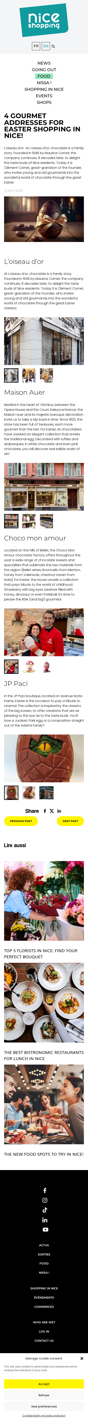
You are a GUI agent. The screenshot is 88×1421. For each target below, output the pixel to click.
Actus (44, 1245)
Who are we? (44, 1322)
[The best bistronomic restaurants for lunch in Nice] (44, 1003)
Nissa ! (44, 82)
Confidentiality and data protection (44, 1415)
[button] (82, 1358)
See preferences (44, 1406)
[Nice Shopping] (44, 22)
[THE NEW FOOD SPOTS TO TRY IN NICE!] (44, 1104)
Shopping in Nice (44, 89)
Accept (44, 1384)
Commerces (44, 1307)
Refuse (44, 1395)
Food (44, 76)
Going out (44, 69)
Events (44, 95)
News (44, 63)
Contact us (44, 1341)
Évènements (44, 1297)
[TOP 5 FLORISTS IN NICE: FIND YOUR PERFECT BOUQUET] (44, 901)
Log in (44, 1331)
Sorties (44, 1254)
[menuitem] (11, 375)
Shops (44, 102)
